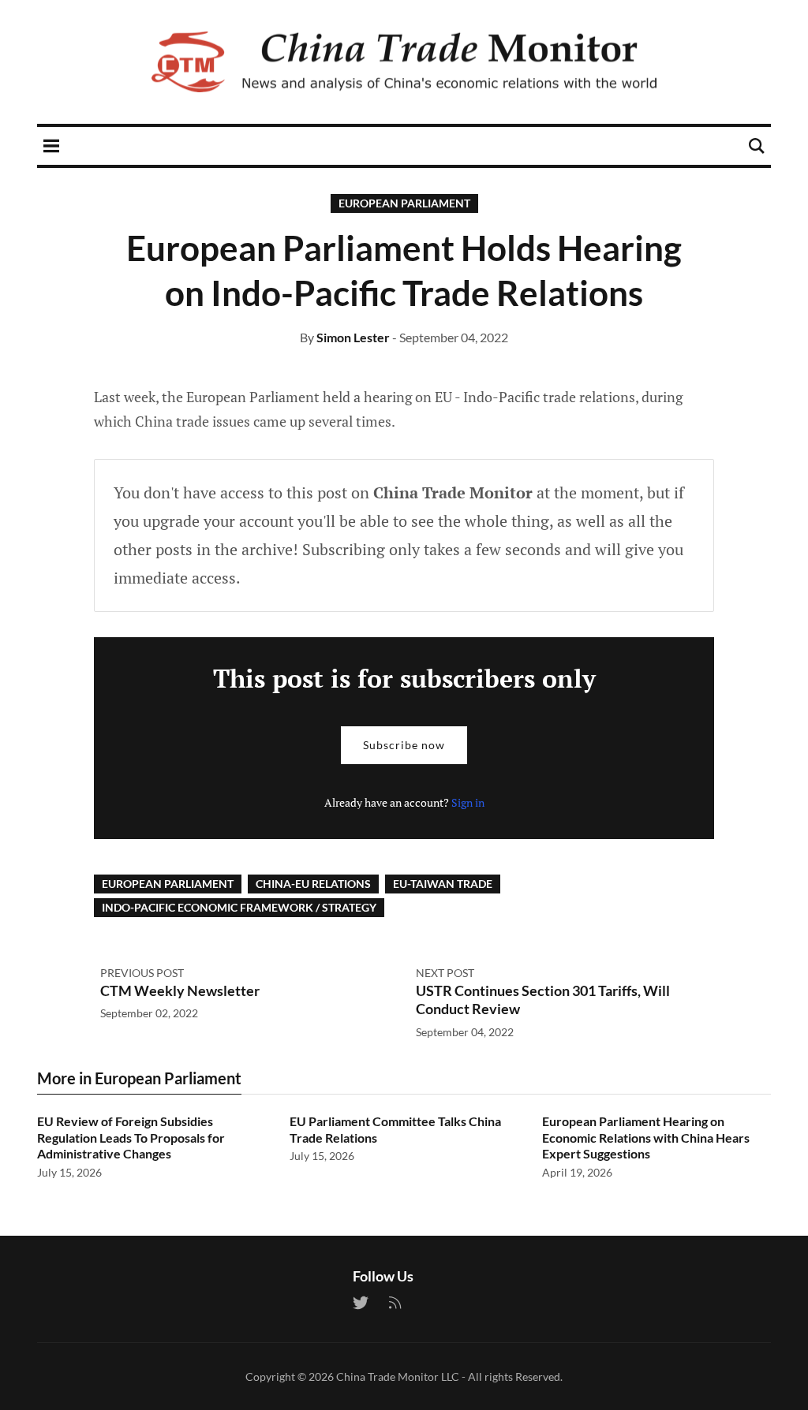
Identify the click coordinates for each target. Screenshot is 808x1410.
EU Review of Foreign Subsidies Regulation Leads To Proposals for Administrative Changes (131, 1137)
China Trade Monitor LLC (397, 1376)
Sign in (467, 802)
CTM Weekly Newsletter (180, 990)
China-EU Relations (313, 883)
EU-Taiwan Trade (442, 883)
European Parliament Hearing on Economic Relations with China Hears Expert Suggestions (646, 1137)
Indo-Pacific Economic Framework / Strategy (239, 907)
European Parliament (404, 203)
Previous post (142, 972)
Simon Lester (353, 337)
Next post (445, 972)
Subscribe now (404, 745)
